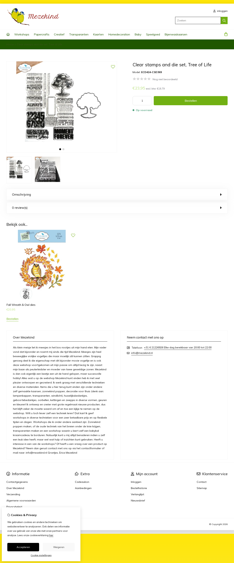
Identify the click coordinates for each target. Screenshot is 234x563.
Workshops (21, 34)
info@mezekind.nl (142, 353)
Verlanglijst (137, 494)
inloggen (222, 11)
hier (51, 535)
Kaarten (98, 34)
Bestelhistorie (139, 488)
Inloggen (136, 482)
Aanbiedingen (83, 488)
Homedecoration (119, 34)
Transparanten (78, 34)
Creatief (59, 34)
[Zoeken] (224, 20)
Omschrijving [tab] (21, 194)
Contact (201, 482)
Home (10, 44)
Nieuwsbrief (138, 500)
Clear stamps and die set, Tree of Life (39, 44)
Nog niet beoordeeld (165, 79)
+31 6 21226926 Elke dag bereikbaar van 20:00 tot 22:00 (178, 347)
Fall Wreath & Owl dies (20, 305)
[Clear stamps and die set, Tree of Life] (61, 151)
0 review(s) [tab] (20, 208)
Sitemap (202, 488)
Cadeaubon (82, 482)
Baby (138, 34)
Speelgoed (153, 34)
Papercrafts (41, 34)
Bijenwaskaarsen (176, 34)
